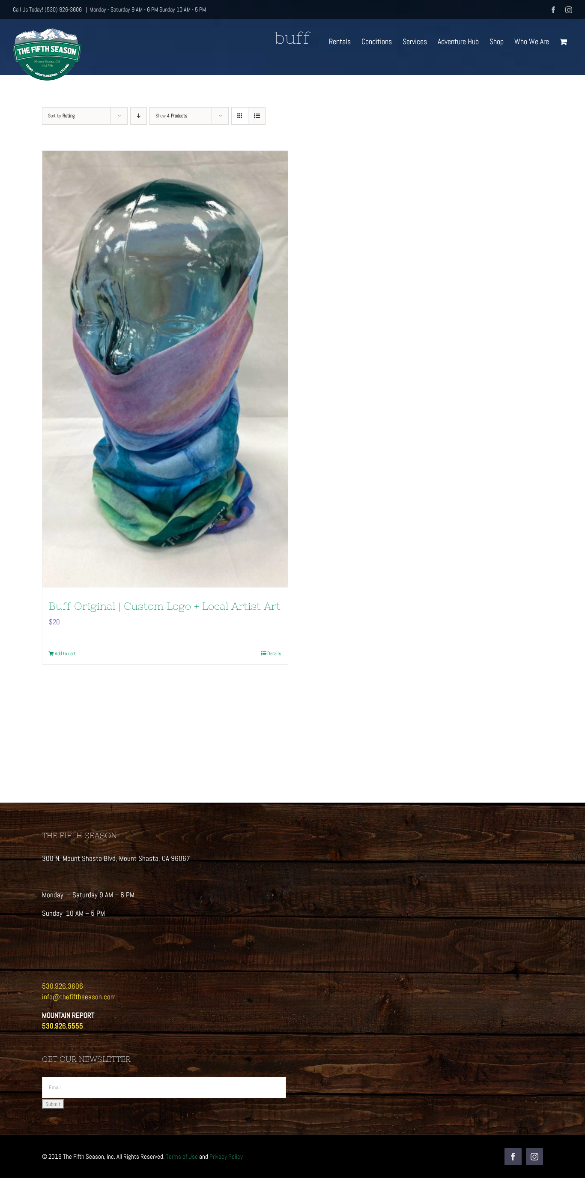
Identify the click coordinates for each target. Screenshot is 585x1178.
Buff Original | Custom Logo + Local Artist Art (165, 606)
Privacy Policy (226, 1156)
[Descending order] (138, 116)
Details (274, 653)
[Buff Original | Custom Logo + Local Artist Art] (165, 369)
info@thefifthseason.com (79, 996)
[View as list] (256, 116)
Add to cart (65, 653)
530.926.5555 (62, 1026)
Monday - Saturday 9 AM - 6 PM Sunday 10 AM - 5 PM (148, 9)
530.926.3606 (62, 986)
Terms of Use (182, 1156)
